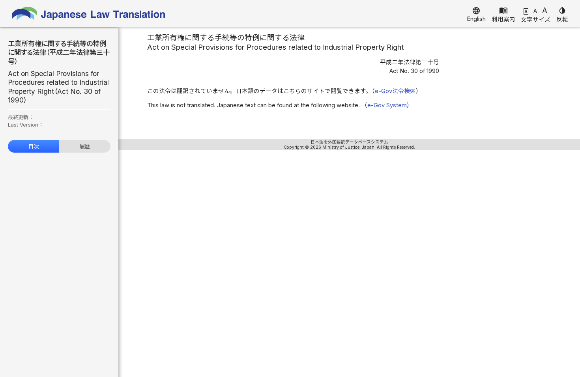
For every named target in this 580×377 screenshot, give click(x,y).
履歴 (85, 146)
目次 (33, 146)
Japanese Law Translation (89, 14)
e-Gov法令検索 (395, 91)
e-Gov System (387, 105)
